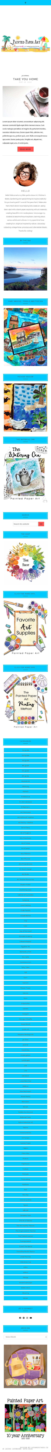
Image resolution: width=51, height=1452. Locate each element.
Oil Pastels (25, 1138)
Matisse (25, 1086)
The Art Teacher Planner (25, 1226)
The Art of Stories (25, 1220)
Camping (25, 900)
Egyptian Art (25, 946)
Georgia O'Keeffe (25, 1019)
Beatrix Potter (25, 884)
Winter (25, 1298)
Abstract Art (25, 781)
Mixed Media (25, 1096)
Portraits (25, 1174)
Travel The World (25, 1246)
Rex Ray (25, 1195)
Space (25, 1205)
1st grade (25, 750)
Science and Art (25, 1200)
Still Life (25, 1210)
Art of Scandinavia (25, 864)
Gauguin (25, 1014)
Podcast (25, 1169)
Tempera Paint (25, 1215)
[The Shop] (25, 584)
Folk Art (25, 993)
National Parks (25, 1117)
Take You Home (25, 79)
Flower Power (25, 988)
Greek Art (25, 1029)
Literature (25, 1076)
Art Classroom (25, 812)
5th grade (25, 771)
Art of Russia (25, 859)
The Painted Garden (25, 1236)
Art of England (25, 833)
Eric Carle (25, 957)
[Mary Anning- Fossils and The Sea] (25, 337)
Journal (25, 76)
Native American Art (25, 1122)
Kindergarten (25, 1055)
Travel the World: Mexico (25, 1251)
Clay (25, 921)
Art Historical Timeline (25, 817)
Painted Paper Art (25, 43)
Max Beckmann (25, 1091)
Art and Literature (25, 802)
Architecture (25, 797)
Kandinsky (25, 1050)
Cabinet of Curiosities (26, 895)
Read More (25, 149)
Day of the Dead (26, 931)
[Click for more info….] (25, 629)
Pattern (25, 1148)
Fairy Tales (25, 967)
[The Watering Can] (25, 474)
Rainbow (25, 1184)
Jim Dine (25, 1040)
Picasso (25, 1158)
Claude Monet (25, 915)
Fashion (25, 983)
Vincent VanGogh (25, 1282)
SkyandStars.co (39, 1447)
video (25, 1267)
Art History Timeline (25, 822)
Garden (25, 1008)
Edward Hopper (25, 941)
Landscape (26, 1060)
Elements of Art (25, 952)
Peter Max (25, 1153)
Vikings (25, 1277)
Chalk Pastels (25, 910)
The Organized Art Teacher (25, 1231)
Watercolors (25, 1288)
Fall (25, 972)
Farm (25, 977)
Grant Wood (25, 1024)
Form (25, 998)
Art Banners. (25, 807)
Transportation (25, 1241)
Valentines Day (25, 1262)
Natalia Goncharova (25, 1112)
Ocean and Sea (25, 1133)
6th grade (25, 776)
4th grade (25, 765)
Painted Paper (25, 1143)
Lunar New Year (25, 1081)
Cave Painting (25, 905)
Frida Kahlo (25, 1003)
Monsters (25, 1102)
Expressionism (25, 962)
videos (25, 1272)
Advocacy (25, 786)
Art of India (25, 843)
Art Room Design (25, 869)
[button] (26, 2)
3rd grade (25, 760)
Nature (25, 1127)
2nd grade (25, 755)
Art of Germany (25, 838)
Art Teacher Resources (25, 879)
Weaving (25, 1293)
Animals (25, 791)
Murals (25, 1107)
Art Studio (25, 874)
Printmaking (25, 1179)
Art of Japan (25, 848)
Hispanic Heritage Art (25, 1034)
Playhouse (25, 1164)
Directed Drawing (25, 936)
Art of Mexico (25, 853)
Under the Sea (25, 1257)
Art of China (25, 828)
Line (25, 1065)
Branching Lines (25, 890)
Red (25, 1189)
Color (25, 926)
